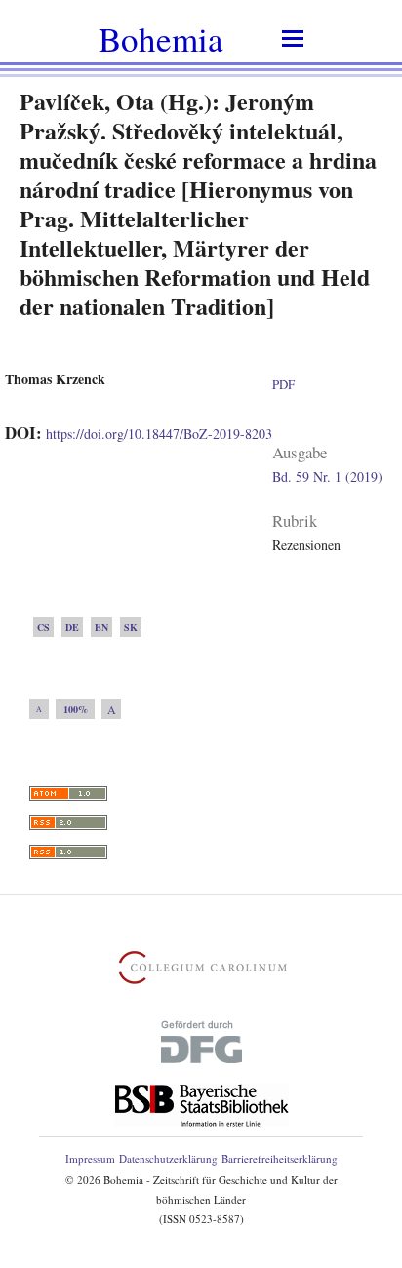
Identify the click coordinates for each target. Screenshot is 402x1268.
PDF (283, 384)
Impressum (90, 1158)
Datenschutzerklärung (168, 1158)
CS (43, 627)
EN (101, 627)
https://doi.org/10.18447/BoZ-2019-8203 (159, 433)
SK (131, 627)
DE (72, 627)
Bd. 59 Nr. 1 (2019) (327, 476)
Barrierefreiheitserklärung (279, 1158)
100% (75, 709)
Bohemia (161, 38)
